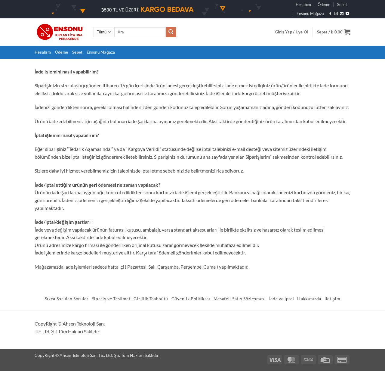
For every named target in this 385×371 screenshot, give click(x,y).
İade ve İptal (281, 298)
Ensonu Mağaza (310, 13)
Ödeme (324, 4)
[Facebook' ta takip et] (330, 14)
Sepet (342, 4)
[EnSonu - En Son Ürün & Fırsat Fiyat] (60, 32)
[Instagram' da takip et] (336, 14)
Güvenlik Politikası (190, 298)
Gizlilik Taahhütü (151, 298)
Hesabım (303, 4)
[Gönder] (171, 32)
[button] (291, 31)
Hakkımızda (309, 298)
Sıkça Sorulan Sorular (67, 298)
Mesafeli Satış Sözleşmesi (240, 298)
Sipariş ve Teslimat (111, 298)
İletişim (332, 298)
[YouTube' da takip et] (347, 14)
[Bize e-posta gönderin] (341, 14)
